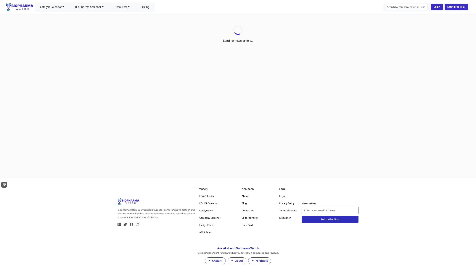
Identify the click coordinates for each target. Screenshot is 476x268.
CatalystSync (206, 210)
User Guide (248, 225)
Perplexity (261, 260)
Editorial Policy (250, 217)
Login (437, 7)
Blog (244, 203)
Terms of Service (288, 210)
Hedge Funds (206, 225)
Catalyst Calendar (51, 7)
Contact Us (248, 210)
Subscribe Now (330, 219)
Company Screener (209, 217)
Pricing (145, 7)
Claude (239, 260)
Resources (121, 7)
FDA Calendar (206, 196)
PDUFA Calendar (208, 203)
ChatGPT (217, 260)
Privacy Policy (286, 203)
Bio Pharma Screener (88, 7)
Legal (282, 196)
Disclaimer (285, 217)
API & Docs (205, 232)
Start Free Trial (456, 7)
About (245, 196)
